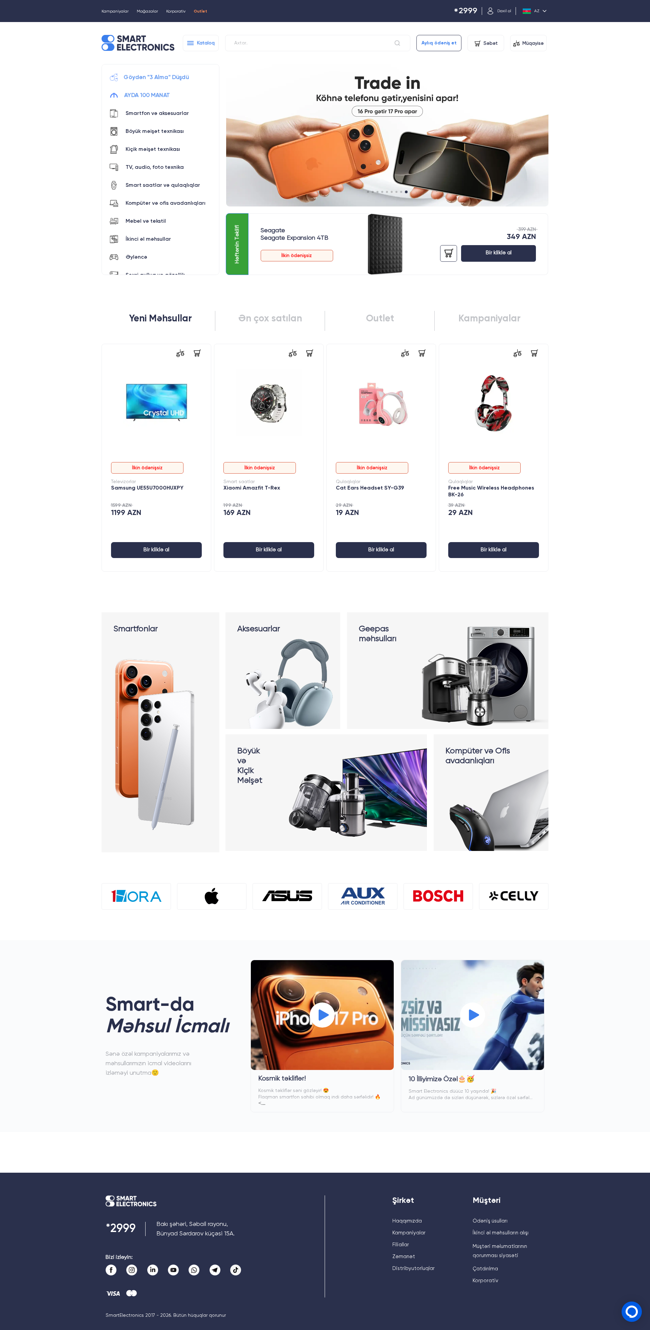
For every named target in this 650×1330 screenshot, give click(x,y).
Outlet (200, 11)
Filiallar (400, 1244)
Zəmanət (403, 1256)
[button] (368, 192)
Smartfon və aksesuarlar (157, 113)
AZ (536, 11)
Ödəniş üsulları (490, 1221)
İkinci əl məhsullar (148, 239)
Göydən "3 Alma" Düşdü (156, 77)
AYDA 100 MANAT (147, 95)
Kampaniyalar (115, 11)
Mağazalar (147, 11)
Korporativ (176, 11)
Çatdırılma (485, 1268)
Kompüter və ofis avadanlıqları (165, 203)
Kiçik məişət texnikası (153, 149)
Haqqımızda (407, 1221)
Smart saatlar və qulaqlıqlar (163, 185)
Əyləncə (136, 257)
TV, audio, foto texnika (155, 167)
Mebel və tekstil (146, 221)
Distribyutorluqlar (413, 1268)
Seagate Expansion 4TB (294, 238)
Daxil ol (504, 11)
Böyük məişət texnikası (155, 131)
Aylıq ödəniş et (439, 43)
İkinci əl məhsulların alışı (500, 1232)
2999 (465, 11)
